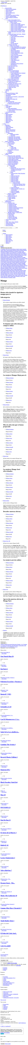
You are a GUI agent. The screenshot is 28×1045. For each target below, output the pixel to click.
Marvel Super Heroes (15, 50)
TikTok (4, 970)
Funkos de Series (15, 182)
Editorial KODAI (18, 257)
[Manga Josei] (9, 337)
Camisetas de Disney (12, 206)
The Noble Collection (7, 275)
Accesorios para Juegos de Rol (13, 102)
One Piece (13, 171)
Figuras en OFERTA (10, 200)
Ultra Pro (5, 276)
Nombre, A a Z (20, 644)
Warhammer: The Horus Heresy (14, 139)
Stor (24, 272)
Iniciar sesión (8, 1043)
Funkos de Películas (15, 187)
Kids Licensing (10, 260)
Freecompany (22, 258)
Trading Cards (9, 89)
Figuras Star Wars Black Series (14, 156)
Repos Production (16, 270)
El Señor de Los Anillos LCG (14, 81)
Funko (10, 172)
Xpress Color (13, 148)
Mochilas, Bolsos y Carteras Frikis (14, 212)
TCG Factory (11, 273)
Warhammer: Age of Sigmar (14, 136)
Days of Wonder (18, 252)
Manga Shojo (8, 115)
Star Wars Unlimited (13, 71)
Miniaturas (6, 125)
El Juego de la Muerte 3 (8, 833)
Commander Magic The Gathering (18, 48)
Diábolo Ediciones (10, 253)
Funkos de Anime (14, 179)
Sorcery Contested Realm (13, 70)
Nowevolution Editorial (17, 266)
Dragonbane (8, 95)
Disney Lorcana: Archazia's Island (18, 30)
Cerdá (22, 251)
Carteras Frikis (11, 216)
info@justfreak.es (22, 1022)
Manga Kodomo (9, 114)
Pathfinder (8, 100)
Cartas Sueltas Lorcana (15, 23)
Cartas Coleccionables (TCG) (13, 19)
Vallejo (10, 146)
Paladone (7, 268)
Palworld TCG (11, 67)
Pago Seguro (5, 996)
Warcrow (8, 132)
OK (2, 245)
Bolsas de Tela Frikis (12, 217)
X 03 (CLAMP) (6, 946)
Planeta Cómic (10, 269)
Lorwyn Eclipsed (14, 54)
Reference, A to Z (6, 646)
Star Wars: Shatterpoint (10, 130)
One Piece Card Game (13, 65)
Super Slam (13, 38)
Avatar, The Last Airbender (16, 55)
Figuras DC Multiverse (13, 161)
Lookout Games (22, 262)
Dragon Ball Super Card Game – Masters (16, 34)
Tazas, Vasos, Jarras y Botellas (12, 221)
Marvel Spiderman (15, 56)
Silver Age (13, 37)
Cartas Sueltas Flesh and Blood (17, 36)
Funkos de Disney (14, 180)
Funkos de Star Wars (15, 175)
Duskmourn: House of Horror (17, 63)
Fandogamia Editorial (5, 258)
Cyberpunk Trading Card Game (14, 21)
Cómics (5, 104)
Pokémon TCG (11, 68)
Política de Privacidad (7, 991)
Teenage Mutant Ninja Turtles (17, 52)
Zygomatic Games (11, 277)
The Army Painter (17, 273)
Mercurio (21, 264)
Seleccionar (3, 643)
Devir (5, 253)
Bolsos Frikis (11, 214)
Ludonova (20, 263)
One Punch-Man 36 (7, 656)
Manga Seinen (9, 119)
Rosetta (12, 42)
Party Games (8, 14)
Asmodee (24, 249)
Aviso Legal (5, 992)
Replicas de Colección (11, 195)
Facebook (5, 967)
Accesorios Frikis (9, 224)
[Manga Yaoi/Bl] (9, 346)
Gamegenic (3, 259)
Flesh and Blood (12, 35)
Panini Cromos (18, 268)
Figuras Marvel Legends (13, 159)
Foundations (13, 62)
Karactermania (4, 260)
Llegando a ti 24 (6, 707)
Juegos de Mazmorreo (10, 12)
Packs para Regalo (9, 225)
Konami (15, 260)
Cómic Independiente (11, 108)
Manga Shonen (9, 116)
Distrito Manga (4, 255)
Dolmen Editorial (17, 255)
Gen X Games (16, 259)
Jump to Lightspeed (15, 74)
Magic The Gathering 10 (9, 895)
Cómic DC (8, 107)
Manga (5, 113)
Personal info (6, 1004)
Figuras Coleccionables (11, 164)
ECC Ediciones (10, 256)
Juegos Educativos (9, 10)
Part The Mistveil (14, 43)
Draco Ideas (23, 255)
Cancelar (2, 1043)
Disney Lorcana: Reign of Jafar (17, 29)
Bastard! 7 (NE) (6, 694)
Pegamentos (10, 152)
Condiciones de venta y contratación (10, 994)
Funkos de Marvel (14, 178)
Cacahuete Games (17, 251)
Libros (4, 123)
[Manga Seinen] (9, 341)
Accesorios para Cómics (11, 112)
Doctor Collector (11, 197)
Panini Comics (12, 268)
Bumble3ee (6, 251)
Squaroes (16, 272)
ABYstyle (7, 249)
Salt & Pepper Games (8, 271)
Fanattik (23, 257)
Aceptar (2, 1033)
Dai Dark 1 (4, 669)
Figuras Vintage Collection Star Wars (16, 158)
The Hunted (13, 41)
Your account (3, 999)
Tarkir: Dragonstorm (15, 60)
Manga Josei (8, 117)
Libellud (17, 262)
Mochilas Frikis (11, 213)
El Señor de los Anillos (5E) (11, 99)
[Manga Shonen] (9, 332)
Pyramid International (17, 269)
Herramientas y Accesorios (12, 149)
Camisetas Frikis (10, 203)
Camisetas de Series (12, 210)
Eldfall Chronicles (9, 127)
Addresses (5, 1007)
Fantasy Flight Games (14, 258)
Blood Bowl (8, 126)
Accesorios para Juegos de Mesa (12, 15)
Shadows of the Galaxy (16, 76)
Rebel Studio (9, 270)
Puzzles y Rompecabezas (11, 16)
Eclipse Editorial (16, 256)
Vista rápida (3, 653)
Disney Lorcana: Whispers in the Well (19, 27)
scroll (2, 1024)
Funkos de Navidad (15, 191)
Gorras (7, 220)
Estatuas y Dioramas (11, 193)
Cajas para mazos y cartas (13, 86)
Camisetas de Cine (12, 205)
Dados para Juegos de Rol (13, 103)
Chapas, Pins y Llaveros (11, 219)
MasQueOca (9, 264)
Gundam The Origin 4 (8, 744)
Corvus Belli (12, 252)
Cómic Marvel (9, 106)
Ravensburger (4, 270)
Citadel (9, 145)
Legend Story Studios (10, 262)
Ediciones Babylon (11, 257)
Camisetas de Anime (12, 204)
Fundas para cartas (12, 87)
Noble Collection (11, 198)
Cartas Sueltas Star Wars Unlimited (18, 73)
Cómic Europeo (11, 110)
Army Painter (11, 143)
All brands (6, 247)
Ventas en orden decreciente (6, 644)
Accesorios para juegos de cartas (13, 83)
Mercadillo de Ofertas (7, 983)
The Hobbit (13, 49)
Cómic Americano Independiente (15, 109)
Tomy (13, 275)
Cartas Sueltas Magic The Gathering (18, 47)
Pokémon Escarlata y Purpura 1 (11, 681)
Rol (5, 91)
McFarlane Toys (15, 264)
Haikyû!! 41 (4, 845)
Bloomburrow (14, 64)
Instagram (5, 968)
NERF (9, 199)
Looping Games (4, 263)
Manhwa (7, 122)
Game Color (13, 147)
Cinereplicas (3, 252)
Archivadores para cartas (13, 84)
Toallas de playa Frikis (10, 223)
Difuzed (25, 253)
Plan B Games (4, 269)
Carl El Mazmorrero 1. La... (10, 719)
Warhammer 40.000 (13, 134)
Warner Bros (13, 276)
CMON (7, 252)
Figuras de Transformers (13, 162)
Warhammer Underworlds (13, 140)
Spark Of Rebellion (15, 77)
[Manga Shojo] (9, 328)
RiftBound (10, 69)
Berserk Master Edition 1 (9, 757)
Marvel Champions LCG (13, 80)
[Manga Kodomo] (10, 378)
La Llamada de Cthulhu (10, 94)
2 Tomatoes (3, 249)
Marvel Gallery (11, 194)
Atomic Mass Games (5, 250)
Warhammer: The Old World (14, 138)
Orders (4, 1005)
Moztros (22, 265)
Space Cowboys (10, 272)
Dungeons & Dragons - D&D (12, 93)
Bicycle (7, 90)
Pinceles (10, 151)
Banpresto (11, 166)
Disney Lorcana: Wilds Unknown (18, 24)
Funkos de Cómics (15, 177)
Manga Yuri (8, 121)
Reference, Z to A (13, 646)
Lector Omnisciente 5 (8, 858)
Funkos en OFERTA (15, 192)
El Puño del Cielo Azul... (9, 933)
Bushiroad (11, 251)
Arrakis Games (19, 249)
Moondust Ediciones (16, 265)
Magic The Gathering (13, 45)
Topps (16, 275)
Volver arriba (4, 955)
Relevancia (14, 644)
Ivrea (24, 259)
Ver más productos (4, 954)
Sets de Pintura (9, 153)
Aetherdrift (13, 61)
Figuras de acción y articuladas (13, 155)
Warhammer (9, 133)
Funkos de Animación (15, 181)
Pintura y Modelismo (8, 141)
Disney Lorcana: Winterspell (17, 25)
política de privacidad (12, 963)
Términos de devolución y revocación (11, 997)
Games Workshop (9, 259)
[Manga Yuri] (9, 350)
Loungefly (15, 263)
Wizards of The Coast (20, 276)
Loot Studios (10, 263)
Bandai (11, 250)
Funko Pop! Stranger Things (19, 184)
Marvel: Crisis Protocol (10, 129)
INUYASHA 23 (5, 807)
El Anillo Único (9, 97)
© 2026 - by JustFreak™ (6, 1026)
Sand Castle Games (17, 271)
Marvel (5, 264)
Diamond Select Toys (18, 253)
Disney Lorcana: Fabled (16, 28)
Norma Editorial (8, 266)
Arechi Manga (13, 249)
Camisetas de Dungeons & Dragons (15, 207)
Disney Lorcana (12, 22)
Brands (2, 246)
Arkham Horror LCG (12, 82)
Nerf (4, 266)
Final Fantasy (13, 58)
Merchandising (7, 201)
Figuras (5, 154)
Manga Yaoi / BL (9, 120)
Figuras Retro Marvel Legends (14, 160)
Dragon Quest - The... (8, 883)
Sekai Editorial (4, 272)
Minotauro (9, 265)
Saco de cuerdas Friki (12, 218)
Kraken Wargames (21, 260)
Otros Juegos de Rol (10, 101)
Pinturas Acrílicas (10, 142)
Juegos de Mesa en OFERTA (12, 17)
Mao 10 (3, 795)
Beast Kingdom (20, 250)
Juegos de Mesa (7, 8)
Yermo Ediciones (4, 277)
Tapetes (9, 88)
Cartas (5, 18)
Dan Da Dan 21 (6, 820)
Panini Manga (24, 268)
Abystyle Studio (11, 165)
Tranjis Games (21, 275)
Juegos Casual (9, 11)
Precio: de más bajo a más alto (9, 645)
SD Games (23, 271)
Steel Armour (21, 272)
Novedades (5, 976)
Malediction (8, 128)
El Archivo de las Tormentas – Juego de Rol (15, 96)
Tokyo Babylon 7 (6, 870)
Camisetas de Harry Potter (13, 208)
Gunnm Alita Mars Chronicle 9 (11, 908)
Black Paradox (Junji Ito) (9, 782)
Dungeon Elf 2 (5, 770)
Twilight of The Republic (16, 75)
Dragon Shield (4, 256)
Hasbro (21, 259)
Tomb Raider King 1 (7, 921)
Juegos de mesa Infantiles (11, 9)
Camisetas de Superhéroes (13, 211)
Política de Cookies (7, 995)
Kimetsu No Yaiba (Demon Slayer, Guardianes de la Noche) (18, 169)
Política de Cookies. (5, 1032)
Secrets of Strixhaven (15, 51)
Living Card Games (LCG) (12, 78)
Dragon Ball (13, 167)
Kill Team (13, 135)
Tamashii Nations (4, 273)
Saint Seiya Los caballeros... (10, 732)
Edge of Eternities (14, 57)
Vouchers (5, 1009)
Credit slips (5, 1006)
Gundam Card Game (12, 44)
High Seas (13, 39)
